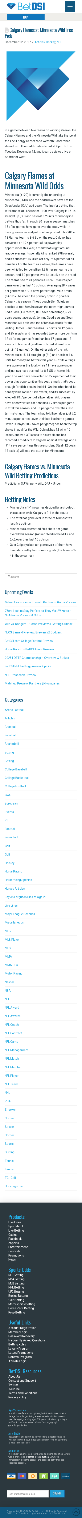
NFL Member (13, 1067)
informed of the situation (37, 1457)
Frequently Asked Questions (27, 1340)
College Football (15, 786)
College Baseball (16, 769)
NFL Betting (16, 1275)
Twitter (13, 1385)
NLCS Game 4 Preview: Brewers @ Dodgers (33, 632)
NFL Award (12, 1007)
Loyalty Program (19, 1348)
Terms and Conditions (22, 1393)
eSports (13, 1243)
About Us (14, 1376)
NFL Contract (13, 1033)
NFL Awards (13, 1016)
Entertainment (18, 1247)
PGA (8, 1101)
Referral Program (20, 1357)
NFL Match (12, 1058)
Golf (7, 846)
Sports (9, 1143)
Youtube (14, 1389)
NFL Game (11, 1041)
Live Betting (16, 1230)
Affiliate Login (17, 1361)
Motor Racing (13, 973)
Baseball (10, 727)
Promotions (16, 1255)
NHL (59, 42)
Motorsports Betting (21, 1304)
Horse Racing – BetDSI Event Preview (29, 649)
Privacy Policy (17, 1397)
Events (9, 812)
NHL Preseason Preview (20, 675)
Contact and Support (22, 1380)
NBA (8, 990)
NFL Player (12, 1075)
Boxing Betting (18, 1295)
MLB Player (12, 939)
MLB (8, 931)
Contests (14, 1251)
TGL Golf (10, 1177)
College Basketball (17, 778)
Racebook (15, 1238)
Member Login (18, 1332)
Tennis (9, 1161)
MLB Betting (16, 1283)
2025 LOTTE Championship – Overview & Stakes (37, 657)
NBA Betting (16, 1279)
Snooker (10, 1109)
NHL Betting (16, 1287)
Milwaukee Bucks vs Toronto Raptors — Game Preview (41, 602)
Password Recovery (21, 1336)
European (11, 803)
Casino (12, 1234)
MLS (8, 948)
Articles (40, 42)
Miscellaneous (14, 922)
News (12, 1259)
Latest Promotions (20, 1352)
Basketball (12, 743)
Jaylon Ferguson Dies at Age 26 (25, 897)
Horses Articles (15, 888)
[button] (70, 6)
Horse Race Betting (21, 1308)
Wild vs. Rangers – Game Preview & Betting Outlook (39, 624)
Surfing (10, 1152)
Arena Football (14, 710)
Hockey (51, 42)
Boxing (9, 752)
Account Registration (22, 1328)
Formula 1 (11, 837)
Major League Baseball (20, 914)
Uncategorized (14, 1186)
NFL (7, 999)
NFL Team (11, 1084)
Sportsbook (16, 1226)
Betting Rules (17, 1344)
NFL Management (16, 1050)
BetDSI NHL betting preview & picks (28, 666)
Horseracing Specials (19, 880)
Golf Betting (16, 1300)
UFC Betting (16, 1291)
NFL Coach (12, 1024)
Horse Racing (13, 871)
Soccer (9, 1118)
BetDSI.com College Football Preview (29, 641)
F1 (6, 820)
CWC (8, 795)
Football (10, 829)
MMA (8, 956)
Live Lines (11, 905)
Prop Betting (16, 1312)
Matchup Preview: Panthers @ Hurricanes (32, 683)
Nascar (9, 982)
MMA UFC (11, 965)
